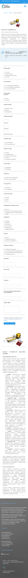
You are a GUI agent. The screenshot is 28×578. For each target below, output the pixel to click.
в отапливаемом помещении (12, 85)
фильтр (7, 209)
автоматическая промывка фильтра (13, 211)
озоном (7, 157)
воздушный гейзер (9, 229)
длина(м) (6, 123)
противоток (8, 224)
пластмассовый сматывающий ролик (13, 251)
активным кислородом (10, 159)
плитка (7, 199)
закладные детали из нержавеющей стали (13, 212)
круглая (7, 110)
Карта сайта (5, 563)
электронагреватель (10, 144)
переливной (8, 169)
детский (7, 77)
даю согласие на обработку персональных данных (13, 319)
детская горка (8, 226)
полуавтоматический (10, 239)
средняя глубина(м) (8, 134)
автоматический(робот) (11, 240)
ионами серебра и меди (10, 156)
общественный (8, 73)
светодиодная (8, 189)
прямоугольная (9, 108)
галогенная (8, 187)
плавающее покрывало (10, 249)
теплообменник (9, 142)
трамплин (7, 222)
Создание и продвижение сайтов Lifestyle (8, 571)
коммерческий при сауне (11, 75)
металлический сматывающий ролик (13, 252)
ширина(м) (6, 128)
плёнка (7, 201)
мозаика (7, 197)
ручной (7, 237)
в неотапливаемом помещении (12, 87)
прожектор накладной (10, 179)
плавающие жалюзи (10, 254)
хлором (7, 152)
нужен (6, 98)
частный (7, 72)
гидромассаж (8, 227)
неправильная (8, 111)
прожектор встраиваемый (11, 177)
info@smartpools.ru (15, 1)
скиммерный (8, 167)
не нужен (7, 100)
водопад (7, 221)
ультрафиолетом (9, 154)
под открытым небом (10, 88)
